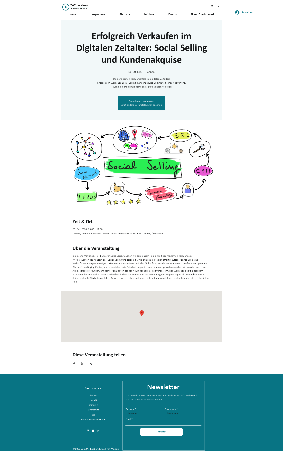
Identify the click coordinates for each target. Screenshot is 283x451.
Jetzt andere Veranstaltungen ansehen (141, 105)
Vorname (129, 409)
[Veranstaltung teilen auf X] (82, 364)
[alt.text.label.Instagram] (88, 430)
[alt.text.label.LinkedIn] (98, 430)
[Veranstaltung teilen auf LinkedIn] (90, 364)
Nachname (170, 409)
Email (128, 419)
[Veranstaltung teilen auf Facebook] (74, 364)
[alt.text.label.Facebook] (93, 430)
